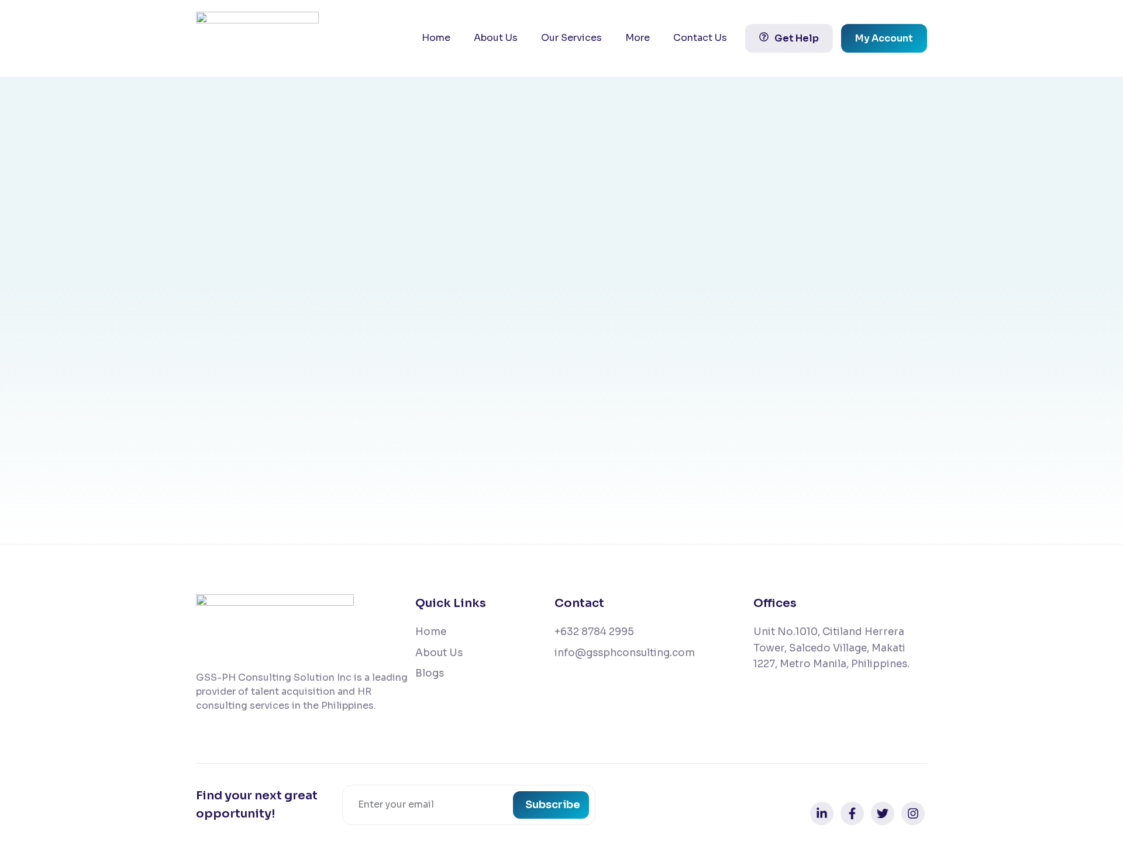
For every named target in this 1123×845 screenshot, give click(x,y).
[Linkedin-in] (821, 813)
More (637, 38)
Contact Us (700, 38)
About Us (496, 38)
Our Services (571, 38)
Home (436, 38)
